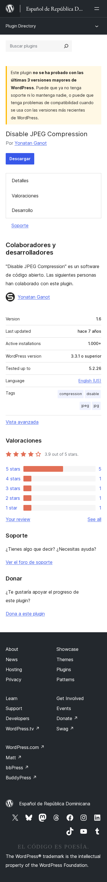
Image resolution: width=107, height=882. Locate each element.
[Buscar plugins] (66, 46)
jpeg (85, 405)
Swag (65, 729)
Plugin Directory (21, 25)
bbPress (17, 767)
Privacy (13, 679)
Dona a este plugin (25, 614)
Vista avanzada (22, 422)
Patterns (65, 679)
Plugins (63, 669)
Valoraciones (25, 196)
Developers (17, 718)
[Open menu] (98, 8)
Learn (11, 698)
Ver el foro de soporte (29, 562)
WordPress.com (25, 747)
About (12, 649)
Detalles (20, 180)
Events (63, 708)
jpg (96, 405)
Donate (67, 718)
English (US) (89, 380)
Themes (64, 659)
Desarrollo (22, 210)
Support (14, 708)
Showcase (67, 649)
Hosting (14, 669)
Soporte (20, 225)
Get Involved (70, 698)
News (12, 659)
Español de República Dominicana (54, 803)
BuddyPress (21, 777)
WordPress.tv (23, 729)
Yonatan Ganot (31, 143)
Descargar (20, 158)
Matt (14, 757)
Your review (18, 519)
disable (92, 394)
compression (70, 394)
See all (94, 519)
